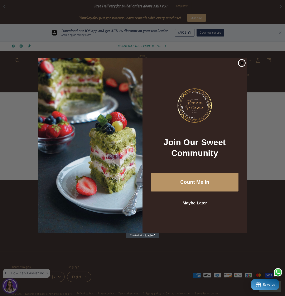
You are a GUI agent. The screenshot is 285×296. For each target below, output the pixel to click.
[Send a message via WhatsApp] (278, 272)
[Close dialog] (241, 63)
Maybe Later (195, 203)
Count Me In (194, 182)
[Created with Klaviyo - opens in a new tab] (142, 235)
